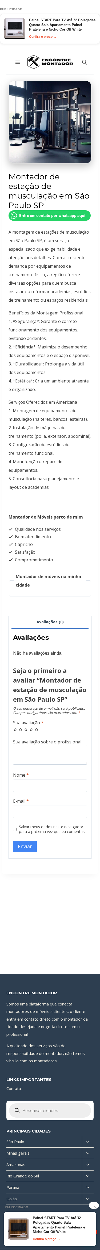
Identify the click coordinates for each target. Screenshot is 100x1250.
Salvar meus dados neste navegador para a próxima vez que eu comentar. (52, 829)
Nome (21, 775)
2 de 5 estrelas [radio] (20, 729)
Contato (13, 1088)
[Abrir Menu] (18, 62)
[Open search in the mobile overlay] (84, 62)
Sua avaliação (28, 723)
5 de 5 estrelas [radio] (36, 729)
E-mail (21, 801)
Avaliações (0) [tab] (50, 621)
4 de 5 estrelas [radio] (31, 729)
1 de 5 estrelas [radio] (15, 729)
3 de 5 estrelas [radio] (26, 729)
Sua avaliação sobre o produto (50, 742)
